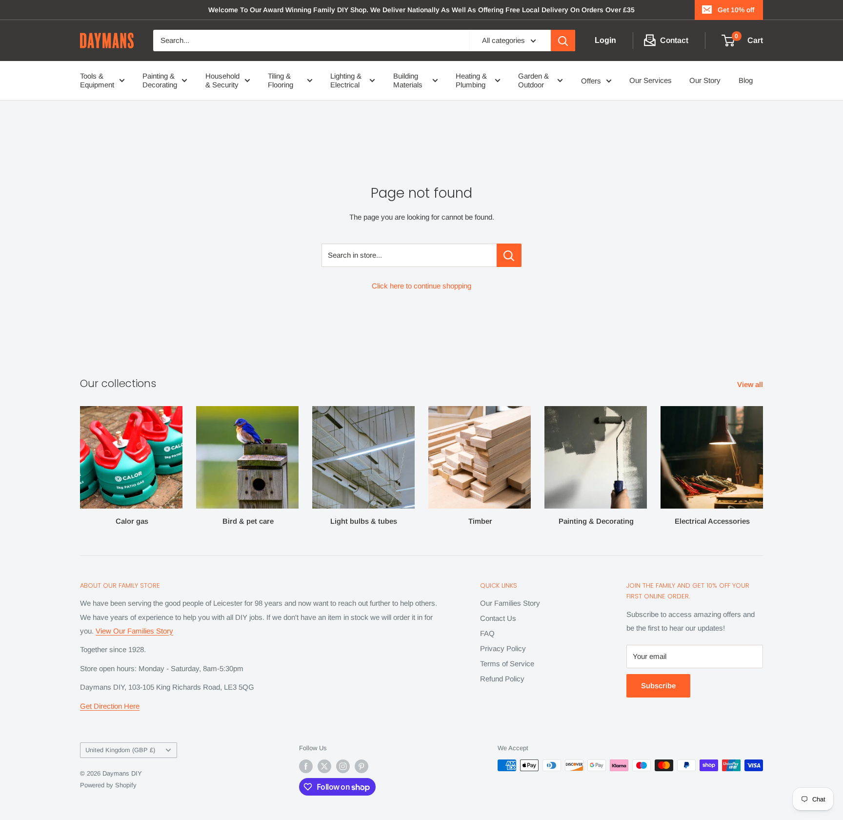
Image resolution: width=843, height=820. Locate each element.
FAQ (487, 633)
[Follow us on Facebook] (306, 766)
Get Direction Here (110, 706)
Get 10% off (736, 10)
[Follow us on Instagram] (343, 766)
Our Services (650, 80)
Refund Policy (502, 679)
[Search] (563, 40)
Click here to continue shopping (421, 286)
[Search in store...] (509, 255)
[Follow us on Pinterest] (361, 766)
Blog (746, 80)
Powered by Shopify (108, 785)
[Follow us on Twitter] (324, 766)
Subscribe (658, 685)
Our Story (705, 80)
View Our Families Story (134, 631)
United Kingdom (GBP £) (120, 750)
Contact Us (498, 618)
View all (751, 384)
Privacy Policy (503, 648)
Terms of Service (507, 663)
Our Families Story (510, 603)
